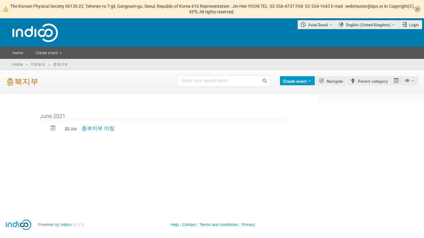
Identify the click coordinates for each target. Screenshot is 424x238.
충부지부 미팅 (98, 128)
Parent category (373, 81)
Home (17, 52)
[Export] (396, 80)
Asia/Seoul (318, 25)
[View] (410, 80)
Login (414, 25)
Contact (189, 224)
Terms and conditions (219, 224)
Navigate (335, 81)
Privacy (248, 224)
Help (175, 224)
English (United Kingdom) (368, 25)
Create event (47, 52)
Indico (66, 224)
